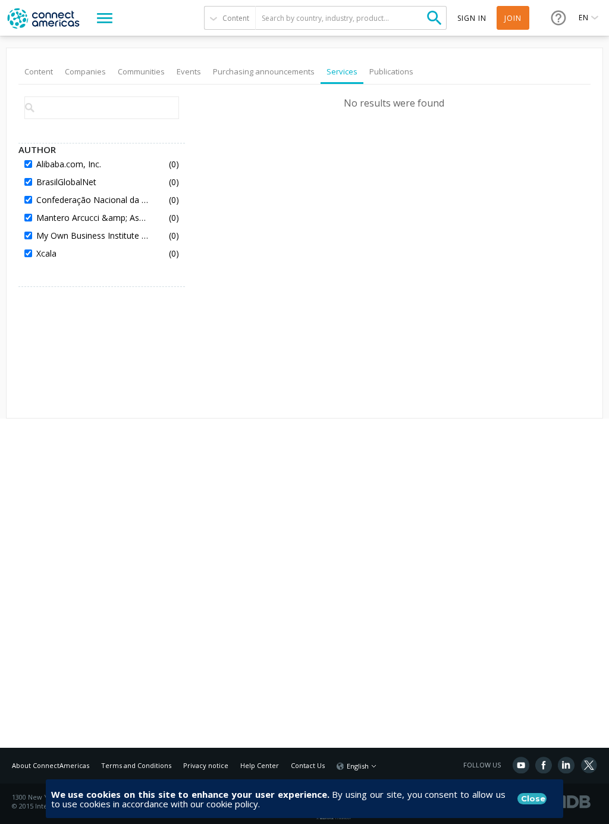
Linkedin (566, 765)
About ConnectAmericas (50, 765)
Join (513, 18)
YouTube (521, 765)
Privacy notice (205, 765)
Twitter (588, 765)
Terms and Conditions (136, 765)
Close (533, 798)
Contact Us (308, 765)
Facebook (543, 765)
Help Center (259, 765)
